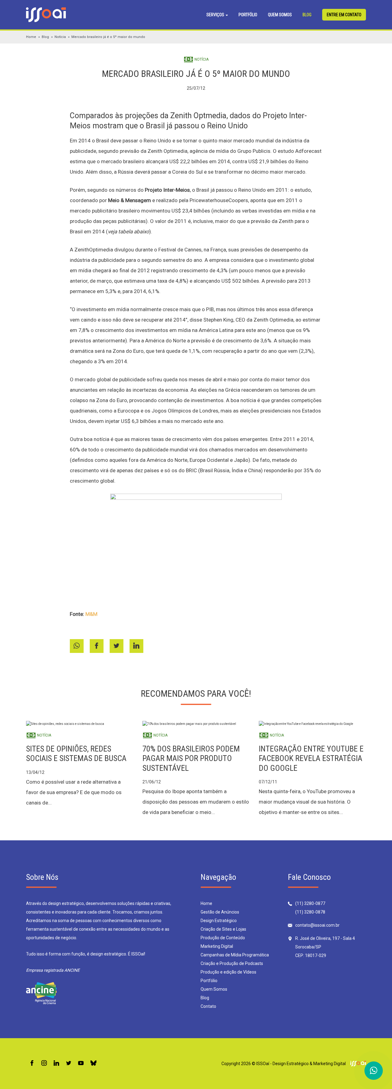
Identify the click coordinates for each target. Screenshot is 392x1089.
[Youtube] (81, 1063)
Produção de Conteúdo (223, 937)
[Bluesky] (93, 1063)
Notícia (60, 37)
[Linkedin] (56, 1063)
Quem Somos (280, 14)
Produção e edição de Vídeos (228, 972)
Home (31, 37)
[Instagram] (44, 1063)
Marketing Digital (217, 946)
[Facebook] (32, 1063)
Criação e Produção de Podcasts (232, 963)
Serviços (215, 14)
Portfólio (248, 14)
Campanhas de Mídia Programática (235, 954)
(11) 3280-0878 (310, 912)
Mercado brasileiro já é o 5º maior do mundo (108, 37)
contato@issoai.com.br (317, 925)
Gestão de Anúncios (220, 912)
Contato (208, 1006)
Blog (307, 14)
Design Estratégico (219, 920)
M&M (91, 614)
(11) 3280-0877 (310, 903)
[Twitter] (68, 1063)
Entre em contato (344, 14)
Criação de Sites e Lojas (223, 929)
